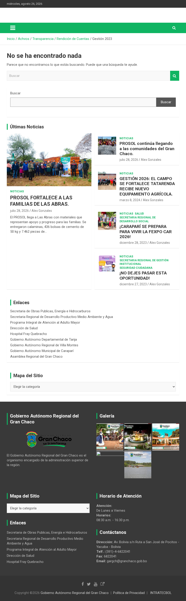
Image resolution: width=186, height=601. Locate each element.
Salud (139, 213)
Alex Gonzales (42, 211)
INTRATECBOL (161, 593)
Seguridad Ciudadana (136, 267)
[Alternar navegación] (13, 28)
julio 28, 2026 (19, 211)
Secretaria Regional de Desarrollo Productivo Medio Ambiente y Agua (61, 317)
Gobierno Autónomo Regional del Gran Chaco (75, 593)
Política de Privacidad (129, 593)
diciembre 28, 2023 (133, 242)
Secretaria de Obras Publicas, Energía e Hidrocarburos (50, 311)
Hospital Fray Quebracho (28, 334)
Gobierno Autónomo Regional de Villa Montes (44, 345)
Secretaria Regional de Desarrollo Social (138, 219)
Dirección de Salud (24, 328)
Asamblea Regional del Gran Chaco (36, 356)
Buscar (174, 76)
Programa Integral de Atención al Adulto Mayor (45, 322)
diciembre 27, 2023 (133, 284)
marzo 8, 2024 (130, 200)
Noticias (17, 191)
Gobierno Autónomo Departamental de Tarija (43, 339)
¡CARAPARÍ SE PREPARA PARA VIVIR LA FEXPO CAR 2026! (146, 231)
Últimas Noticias (27, 126)
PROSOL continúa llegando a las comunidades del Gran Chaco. (147, 148)
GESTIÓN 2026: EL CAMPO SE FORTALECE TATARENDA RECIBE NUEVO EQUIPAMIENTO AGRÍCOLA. (147, 186)
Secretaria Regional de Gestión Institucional (144, 262)
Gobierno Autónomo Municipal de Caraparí (41, 351)
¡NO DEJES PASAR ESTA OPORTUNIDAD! (143, 275)
